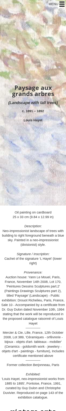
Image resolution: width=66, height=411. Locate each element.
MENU (54, 4)
